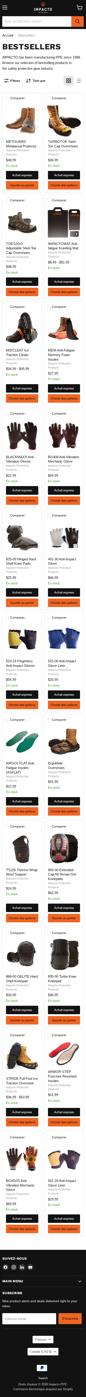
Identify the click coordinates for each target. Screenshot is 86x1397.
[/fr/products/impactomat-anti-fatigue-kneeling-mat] (64, 222)
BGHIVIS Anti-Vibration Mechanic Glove (20, 1185)
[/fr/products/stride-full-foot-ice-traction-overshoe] (22, 1057)
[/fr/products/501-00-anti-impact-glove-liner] (64, 640)
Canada (41, 1351)
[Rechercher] (77, 21)
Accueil (7, 35)
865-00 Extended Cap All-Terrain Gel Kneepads (62, 874)
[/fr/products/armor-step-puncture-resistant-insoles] (64, 1053)
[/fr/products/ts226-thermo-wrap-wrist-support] (22, 848)
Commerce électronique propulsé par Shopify (43, 1389)
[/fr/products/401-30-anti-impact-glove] (64, 538)
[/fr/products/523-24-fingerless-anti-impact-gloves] (22, 640)
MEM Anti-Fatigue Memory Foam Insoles (61, 354)
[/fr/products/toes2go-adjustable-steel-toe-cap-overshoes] (22, 222)
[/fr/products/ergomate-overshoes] (64, 742)
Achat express (22, 175)
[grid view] (69, 81)
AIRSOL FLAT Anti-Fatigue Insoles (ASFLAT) (20, 767)
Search (43, 1378)
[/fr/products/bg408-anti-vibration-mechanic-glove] (64, 435)
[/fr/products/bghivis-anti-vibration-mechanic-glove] (22, 1159)
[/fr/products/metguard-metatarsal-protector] (22, 120)
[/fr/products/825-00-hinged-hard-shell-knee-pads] (22, 538)
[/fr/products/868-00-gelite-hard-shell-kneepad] (22, 955)
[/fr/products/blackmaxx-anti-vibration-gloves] (22, 435)
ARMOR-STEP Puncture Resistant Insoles (62, 1076)
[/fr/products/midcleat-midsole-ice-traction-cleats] (22, 329)
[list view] (79, 81)
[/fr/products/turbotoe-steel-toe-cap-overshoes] (64, 120)
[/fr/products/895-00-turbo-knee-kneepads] (64, 955)
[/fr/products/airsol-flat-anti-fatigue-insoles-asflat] (22, 742)
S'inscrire (70, 1318)
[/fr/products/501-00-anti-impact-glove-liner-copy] (64, 1159)
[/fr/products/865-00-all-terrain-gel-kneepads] (64, 848)
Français (41, 1339)
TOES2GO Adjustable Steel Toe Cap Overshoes (21, 248)
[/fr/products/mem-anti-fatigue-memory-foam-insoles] (64, 329)
